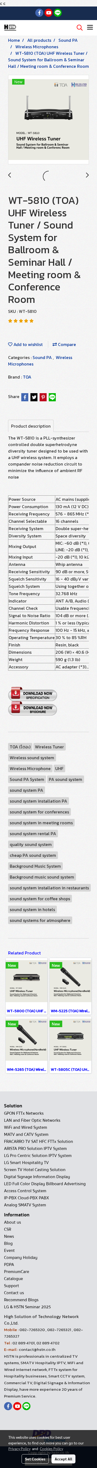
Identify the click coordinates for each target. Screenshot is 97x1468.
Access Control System (25, 1190)
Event (9, 1250)
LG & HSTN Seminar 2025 (27, 1306)
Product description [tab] (31, 426)
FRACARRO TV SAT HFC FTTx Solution (38, 1141)
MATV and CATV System (26, 1134)
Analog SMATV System (25, 1205)
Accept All (63, 1458)
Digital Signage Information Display (37, 1176)
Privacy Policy (19, 1448)
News (9, 1236)
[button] (77, 28)
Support (11, 1285)
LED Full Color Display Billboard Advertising (45, 1183)
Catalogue (13, 1278)
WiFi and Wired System (25, 1127)
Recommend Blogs (21, 1299)
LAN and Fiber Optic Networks (32, 1120)
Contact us (14, 1292)
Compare (66, 344)
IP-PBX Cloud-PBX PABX (26, 1197)
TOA (27, 377)
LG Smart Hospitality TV (26, 1162)
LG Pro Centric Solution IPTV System (38, 1155)
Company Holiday (20, 1257)
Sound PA (43, 357)
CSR (7, 1229)
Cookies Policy (51, 1448)
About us (12, 1222)
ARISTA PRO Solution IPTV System (35, 1148)
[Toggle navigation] (90, 28)
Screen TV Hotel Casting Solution (34, 1169)
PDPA (9, 1264)
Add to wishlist (27, 344)
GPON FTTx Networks (24, 1113)
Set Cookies (35, 1458)
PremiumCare (16, 1271)
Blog (8, 1243)
